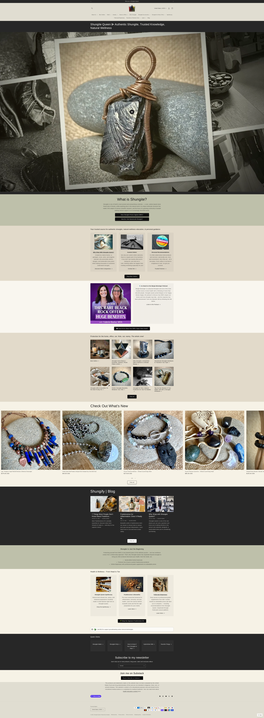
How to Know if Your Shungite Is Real (132, 646)
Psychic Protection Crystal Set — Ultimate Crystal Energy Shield (199, 471)
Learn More (131, 609)
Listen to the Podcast (152, 304)
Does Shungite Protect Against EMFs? (132, 214)
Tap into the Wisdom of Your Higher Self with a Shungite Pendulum (162, 389)
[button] (92, 8)
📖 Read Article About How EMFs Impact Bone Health (132, 328)
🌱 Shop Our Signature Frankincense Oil (132, 621)
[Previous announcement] (90, 1)
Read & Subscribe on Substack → (132, 678)
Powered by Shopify (105, 714)
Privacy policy (121, 714)
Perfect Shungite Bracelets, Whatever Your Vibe (120, 388)
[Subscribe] (144, 666)
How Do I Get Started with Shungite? (132, 219)
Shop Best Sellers (132, 276)
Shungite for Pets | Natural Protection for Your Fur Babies (142, 388)
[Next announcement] (173, 1)
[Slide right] (135, 478)
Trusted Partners (160, 268)
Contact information (147, 714)
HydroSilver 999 (148, 644)
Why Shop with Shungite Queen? (158, 515)
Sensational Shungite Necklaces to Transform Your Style (163, 361)
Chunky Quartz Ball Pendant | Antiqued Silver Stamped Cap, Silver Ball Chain (79, 471)
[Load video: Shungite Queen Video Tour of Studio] (132, 112)
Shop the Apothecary (103, 607)
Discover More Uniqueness (103, 268)
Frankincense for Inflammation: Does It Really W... (131, 516)
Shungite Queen (97, 714)
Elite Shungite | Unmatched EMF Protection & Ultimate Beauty (141, 362)
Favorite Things (165, 644)
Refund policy (114, 714)
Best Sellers (93, 361)
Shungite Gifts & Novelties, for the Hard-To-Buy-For (99, 388)
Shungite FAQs (114, 644)
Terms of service (129, 714)
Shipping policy (137, 714)
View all (132, 396)
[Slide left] (128, 478)
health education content (130, 691)
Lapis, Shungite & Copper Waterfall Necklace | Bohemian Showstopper (16, 471)
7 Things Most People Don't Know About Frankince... (102, 515)
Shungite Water (97, 644)
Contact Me (131, 268)
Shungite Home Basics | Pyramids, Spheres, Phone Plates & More (119, 362)
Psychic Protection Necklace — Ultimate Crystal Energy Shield (137, 471)
